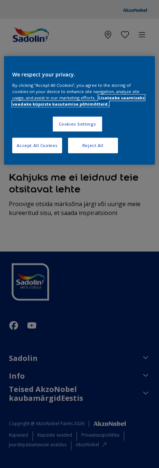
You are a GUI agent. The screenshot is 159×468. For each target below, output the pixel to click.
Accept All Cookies (37, 145)
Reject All (93, 145)
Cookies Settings (77, 124)
